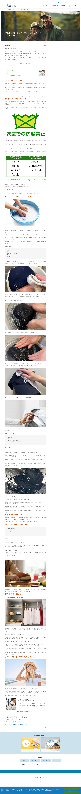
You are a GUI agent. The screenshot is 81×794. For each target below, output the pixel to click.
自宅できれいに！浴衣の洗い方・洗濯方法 (13, 721)
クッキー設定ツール (36, 790)
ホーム (6, 9)
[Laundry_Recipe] (50, 744)
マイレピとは (73, 5)
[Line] (40, 781)
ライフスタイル (10, 9)
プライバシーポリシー (20, 790)
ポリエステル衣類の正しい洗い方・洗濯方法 (14, 719)
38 (45, 42)
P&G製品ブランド (24, 764)
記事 (64, 5)
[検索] (58, 2)
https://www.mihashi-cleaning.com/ (24, 711)
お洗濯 (13, 9)
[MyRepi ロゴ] (11, 5)
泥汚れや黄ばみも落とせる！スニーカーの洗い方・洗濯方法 (17, 724)
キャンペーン (47, 5)
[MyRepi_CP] (30, 744)
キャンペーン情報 (35, 764)
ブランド (56, 5)
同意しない (71, 791)
